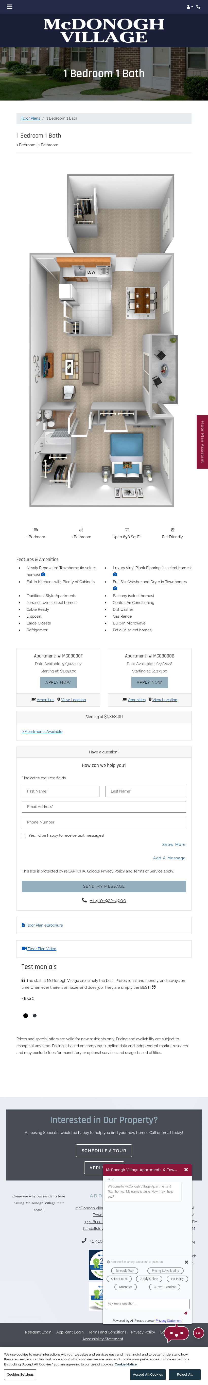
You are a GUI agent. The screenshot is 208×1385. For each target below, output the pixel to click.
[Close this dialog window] (186, 1170)
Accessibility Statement (102, 1326)
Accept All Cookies (148, 1374)
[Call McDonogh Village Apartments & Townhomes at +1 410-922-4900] (199, 7)
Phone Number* (41, 809)
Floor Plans (30, 105)
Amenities (45, 687)
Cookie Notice (126, 1364)
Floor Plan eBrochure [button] (44, 912)
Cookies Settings (20, 1374)
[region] (104, 1366)
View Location (73, 687)
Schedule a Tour (104, 1138)
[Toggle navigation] (9, 7)
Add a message (169, 845)
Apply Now (61, 669)
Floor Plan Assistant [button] (202, 445)
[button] (190, 7)
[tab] (25, 1002)
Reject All (185, 1374)
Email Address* (40, 794)
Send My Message (104, 873)
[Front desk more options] (198, 1333)
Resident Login (38, 1319)
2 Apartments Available (42, 719)
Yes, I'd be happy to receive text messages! (66, 822)
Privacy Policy (113, 858)
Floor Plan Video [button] (41, 936)
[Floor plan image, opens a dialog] (104, 328)
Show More (174, 831)
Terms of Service (148, 858)
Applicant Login (70, 1319)
